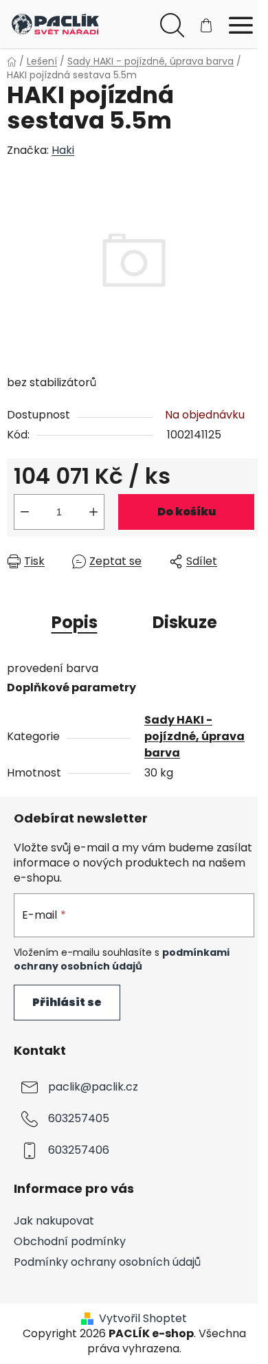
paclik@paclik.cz (93, 1087)
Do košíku (186, 511)
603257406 (78, 1151)
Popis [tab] (75, 622)
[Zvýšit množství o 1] (93, 512)
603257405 (78, 1119)
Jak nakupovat (54, 1221)
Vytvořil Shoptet (143, 1318)
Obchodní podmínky (70, 1241)
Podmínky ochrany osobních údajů (107, 1262)
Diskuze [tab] (185, 622)
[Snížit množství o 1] (24, 512)
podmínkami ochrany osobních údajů (122, 959)
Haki (63, 150)
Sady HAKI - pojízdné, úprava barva (194, 736)
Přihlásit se (67, 1002)
